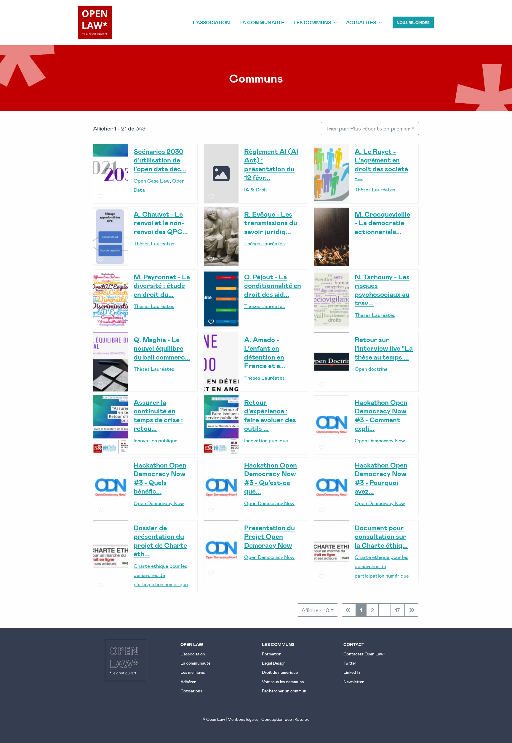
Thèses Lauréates (375, 189)
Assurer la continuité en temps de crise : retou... (158, 415)
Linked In (351, 672)
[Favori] (100, 196)
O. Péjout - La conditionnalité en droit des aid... (272, 285)
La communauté (195, 662)
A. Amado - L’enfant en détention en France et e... (264, 352)
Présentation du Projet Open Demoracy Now (269, 536)
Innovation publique (155, 440)
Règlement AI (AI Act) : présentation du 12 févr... (271, 164)
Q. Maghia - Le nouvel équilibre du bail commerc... (162, 348)
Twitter (349, 662)
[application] (334, 22)
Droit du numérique (280, 672)
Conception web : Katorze (285, 719)
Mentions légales (243, 719)
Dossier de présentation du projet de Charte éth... (160, 540)
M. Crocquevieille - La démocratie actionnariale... (382, 222)
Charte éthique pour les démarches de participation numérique (161, 575)
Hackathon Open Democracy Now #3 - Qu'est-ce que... (270, 477)
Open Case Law (152, 180)
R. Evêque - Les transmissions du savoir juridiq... (270, 222)
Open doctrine (371, 369)
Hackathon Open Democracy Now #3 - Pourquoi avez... (381, 477)
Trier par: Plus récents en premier (367, 128)
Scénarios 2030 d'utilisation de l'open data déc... (160, 160)
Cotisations (191, 690)
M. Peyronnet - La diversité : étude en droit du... (162, 285)
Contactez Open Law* (364, 653)
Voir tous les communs (283, 681)
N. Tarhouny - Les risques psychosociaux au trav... (382, 289)
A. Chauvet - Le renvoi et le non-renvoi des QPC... (161, 222)
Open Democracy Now (380, 440)
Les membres (192, 672)
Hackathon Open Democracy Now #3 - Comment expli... (381, 415)
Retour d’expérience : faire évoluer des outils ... (270, 415)
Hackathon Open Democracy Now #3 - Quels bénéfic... (160, 477)
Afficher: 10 (315, 610)
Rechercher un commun (284, 690)
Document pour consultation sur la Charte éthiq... (381, 536)
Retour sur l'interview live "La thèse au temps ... (384, 348)
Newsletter (353, 681)
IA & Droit (256, 189)
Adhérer (188, 681)
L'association (192, 653)
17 (397, 610)
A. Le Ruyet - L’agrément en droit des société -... (381, 164)
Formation (271, 653)
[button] (413, 22)
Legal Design (274, 662)
